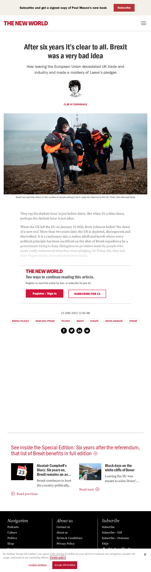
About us (62, 532)
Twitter (72, 331)
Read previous (27, 494)
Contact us (63, 527)
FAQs (105, 543)
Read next (86, 489)
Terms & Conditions (69, 538)
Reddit (87, 331)
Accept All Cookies (64, 565)
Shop (10, 543)
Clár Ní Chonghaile (75, 104)
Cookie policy (57, 557)
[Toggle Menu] (143, 23)
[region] (75, 560)
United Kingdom (114, 321)
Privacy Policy (66, 543)
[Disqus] (75, 385)
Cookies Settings (38, 565)
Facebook (64, 331)
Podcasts (12, 527)
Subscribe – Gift (112, 532)
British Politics (20, 321)
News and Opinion (45, 321)
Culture (12, 532)
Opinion (133, 321)
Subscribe (124, 7)
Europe (94, 321)
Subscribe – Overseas (115, 538)
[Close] (145, 554)
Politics (65, 321)
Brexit (80, 321)
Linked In (79, 331)
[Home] (26, 23)
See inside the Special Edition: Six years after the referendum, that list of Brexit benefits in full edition (75, 450)
